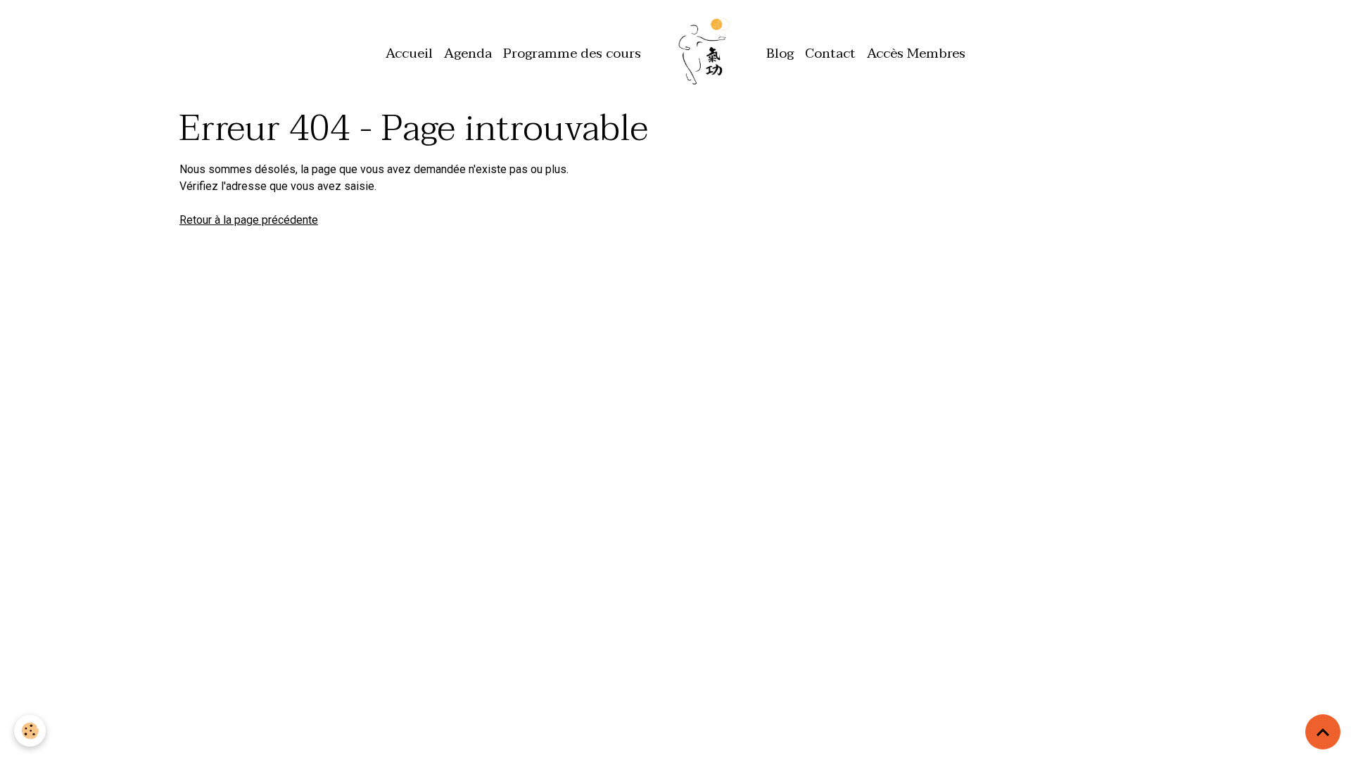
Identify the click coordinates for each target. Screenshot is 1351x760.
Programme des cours (572, 53)
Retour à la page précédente (248, 220)
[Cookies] (30, 731)
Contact (830, 53)
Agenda (468, 53)
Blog (780, 53)
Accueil (409, 53)
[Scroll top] (1322, 731)
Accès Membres (916, 53)
